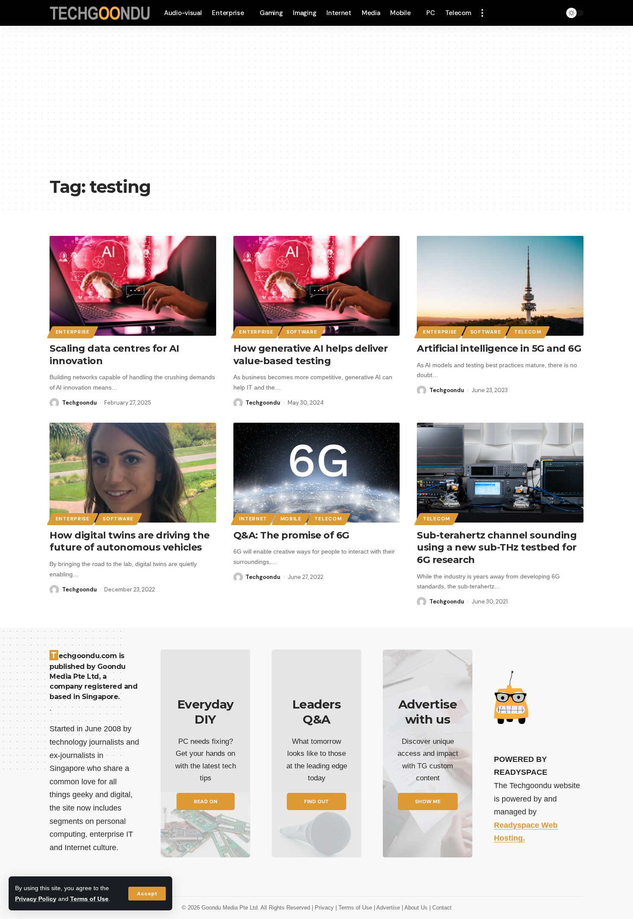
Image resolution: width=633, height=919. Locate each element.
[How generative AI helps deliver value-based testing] (316, 286)
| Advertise (388, 907)
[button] (147, 893)
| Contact (440, 907)
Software (301, 332)
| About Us (415, 907)
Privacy (325, 907)
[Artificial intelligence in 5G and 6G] (500, 286)
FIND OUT (316, 801)
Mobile (290, 519)
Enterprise (73, 332)
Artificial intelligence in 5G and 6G (499, 348)
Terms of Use (89, 898)
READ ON (205, 801)
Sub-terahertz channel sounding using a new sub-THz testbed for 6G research (497, 547)
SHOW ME (428, 801)
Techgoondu (79, 402)
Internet (253, 519)
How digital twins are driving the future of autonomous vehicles (130, 541)
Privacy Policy (35, 898)
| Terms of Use (354, 907)
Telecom (527, 332)
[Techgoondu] (100, 13)
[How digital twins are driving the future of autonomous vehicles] (133, 473)
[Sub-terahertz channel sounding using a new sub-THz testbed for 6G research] (500, 473)
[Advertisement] (316, 107)
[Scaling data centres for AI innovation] (133, 286)
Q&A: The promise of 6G (291, 535)
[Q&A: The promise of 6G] (316, 473)
